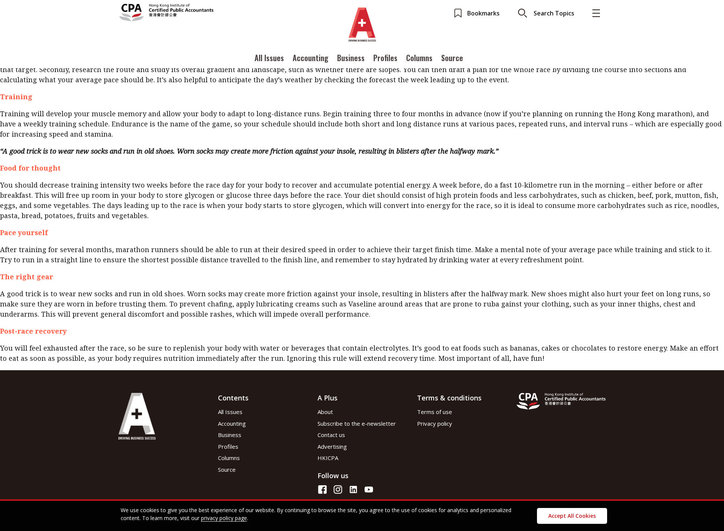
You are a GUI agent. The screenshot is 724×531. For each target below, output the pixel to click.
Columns (419, 57)
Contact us (331, 435)
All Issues (269, 57)
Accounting (310, 57)
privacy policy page (224, 518)
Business (351, 57)
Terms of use (434, 412)
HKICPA (328, 458)
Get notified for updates (154, 158)
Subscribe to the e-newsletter (357, 423)
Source (452, 57)
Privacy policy (434, 423)
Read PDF (133, 141)
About (325, 412)
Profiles (385, 57)
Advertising (332, 446)
